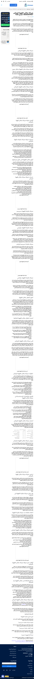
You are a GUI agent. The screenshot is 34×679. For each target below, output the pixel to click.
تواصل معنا (30, 667)
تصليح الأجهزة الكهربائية (12, 649)
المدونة (31, 671)
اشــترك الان (9, 666)
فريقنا (31, 669)
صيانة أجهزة (23, 640)
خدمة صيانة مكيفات (13, 651)
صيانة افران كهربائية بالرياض (20, 641)
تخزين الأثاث (14, 657)
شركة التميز (24, 604)
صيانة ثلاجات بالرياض (12, 655)
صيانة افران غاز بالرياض (29, 641)
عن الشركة (30, 663)
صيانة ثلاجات (19, 640)
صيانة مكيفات (14, 640)
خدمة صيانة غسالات (13, 653)
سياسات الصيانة (29, 673)
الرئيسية (32, 9)
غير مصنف (28, 9)
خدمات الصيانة (30, 665)
